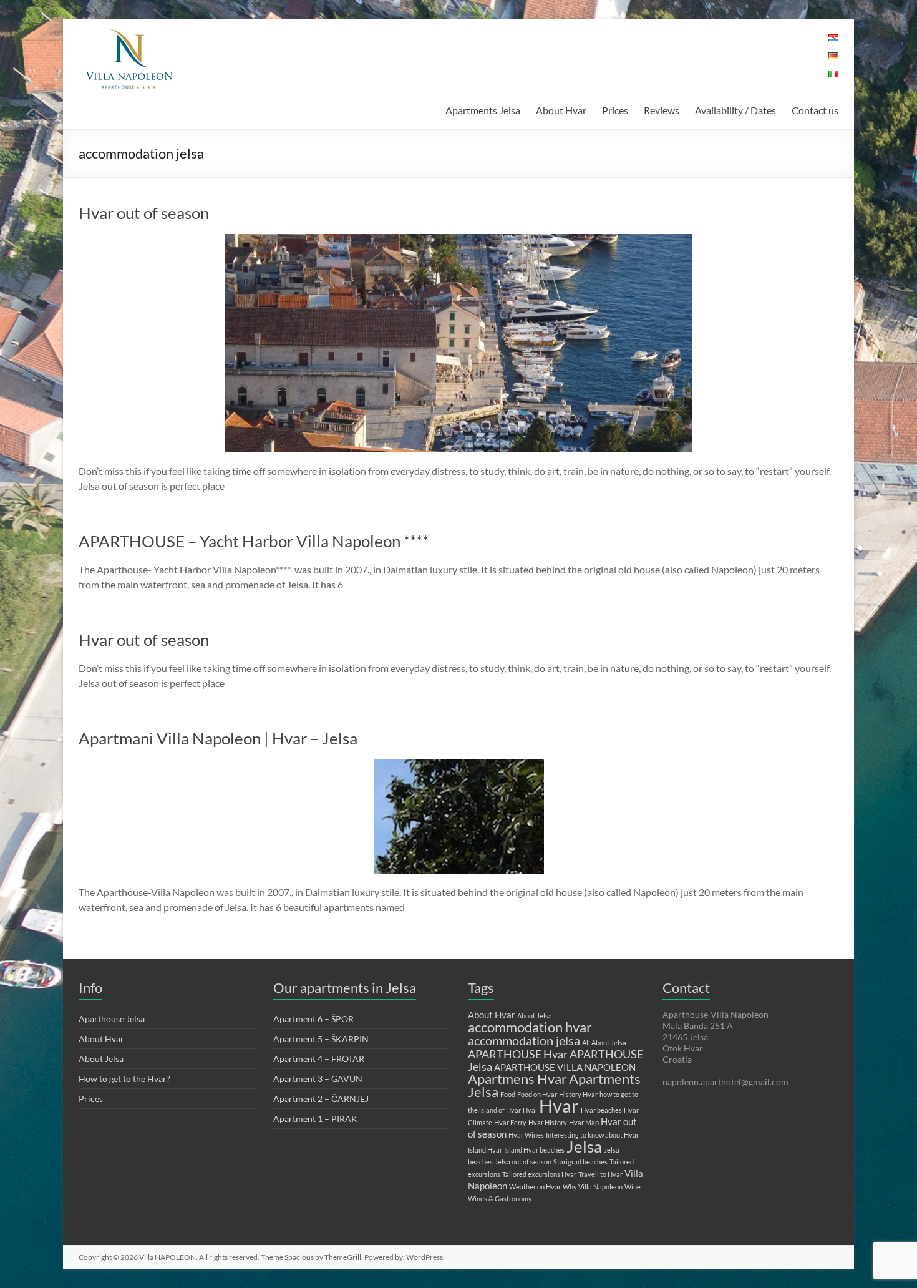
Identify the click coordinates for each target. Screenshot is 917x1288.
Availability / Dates (735, 110)
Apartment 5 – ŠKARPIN (321, 1038)
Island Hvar (485, 1150)
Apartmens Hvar (517, 1078)
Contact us (815, 110)
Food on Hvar (537, 1094)
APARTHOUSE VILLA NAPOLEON (565, 1067)
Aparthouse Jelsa (112, 1018)
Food (507, 1094)
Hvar (559, 1105)
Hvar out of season (144, 213)
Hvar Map (584, 1122)
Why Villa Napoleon (593, 1187)
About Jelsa (101, 1058)
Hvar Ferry (510, 1122)
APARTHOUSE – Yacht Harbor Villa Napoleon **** (254, 541)
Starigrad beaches (580, 1162)
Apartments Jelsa (482, 110)
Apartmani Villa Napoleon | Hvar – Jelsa (218, 738)
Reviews (661, 110)
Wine (632, 1187)
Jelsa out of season (523, 1162)
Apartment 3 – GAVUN (317, 1078)
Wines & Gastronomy (500, 1198)
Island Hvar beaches (534, 1150)
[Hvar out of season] (458, 240)
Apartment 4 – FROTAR (318, 1058)
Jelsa (584, 1146)
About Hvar (561, 110)
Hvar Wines (526, 1135)
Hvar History (547, 1122)
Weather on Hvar (535, 1187)
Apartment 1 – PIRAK (315, 1118)
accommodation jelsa (524, 1040)
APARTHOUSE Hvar (518, 1054)
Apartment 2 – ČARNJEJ (321, 1098)
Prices (615, 110)
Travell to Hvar (600, 1174)
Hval (530, 1110)
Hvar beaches (601, 1110)
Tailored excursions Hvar (539, 1174)
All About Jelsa (604, 1042)
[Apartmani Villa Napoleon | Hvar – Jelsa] (459, 765)
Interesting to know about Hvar (592, 1135)
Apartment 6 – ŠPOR (313, 1018)
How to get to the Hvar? (124, 1078)
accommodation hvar (530, 1026)
